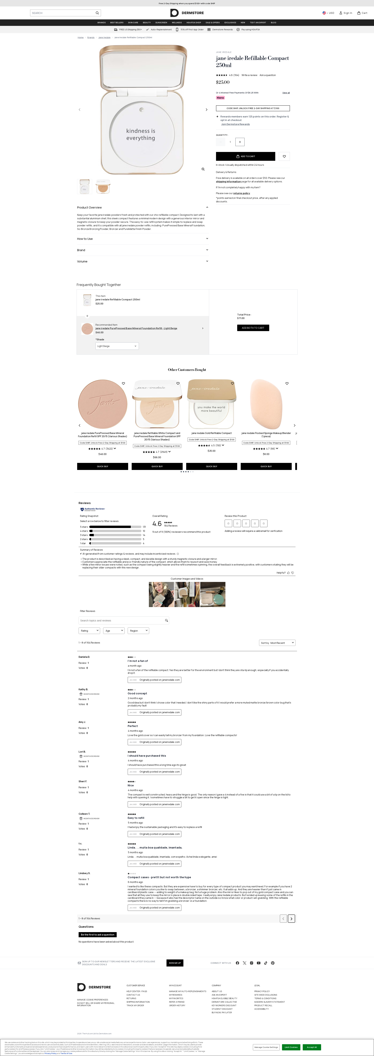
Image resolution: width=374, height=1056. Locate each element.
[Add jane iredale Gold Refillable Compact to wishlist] (232, 383)
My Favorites (176, 998)
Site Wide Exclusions (265, 994)
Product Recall (263, 1005)
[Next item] (294, 425)
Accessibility (261, 1009)
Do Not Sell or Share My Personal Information (95, 1004)
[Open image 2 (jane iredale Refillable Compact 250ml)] (103, 186)
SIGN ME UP (175, 963)
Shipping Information (138, 1001)
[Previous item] (79, 425)
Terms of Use (66, 1053)
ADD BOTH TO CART (253, 327)
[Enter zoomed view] (203, 169)
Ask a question (268, 75)
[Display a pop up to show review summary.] (115, 449)
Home (81, 37)
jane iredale (104, 37)
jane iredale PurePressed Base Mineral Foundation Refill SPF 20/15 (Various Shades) (102, 434)
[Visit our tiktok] (265, 963)
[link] (345, 13)
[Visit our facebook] (237, 963)
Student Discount (222, 1009)
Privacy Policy (262, 991)
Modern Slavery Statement (269, 1001)
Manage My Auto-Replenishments (187, 991)
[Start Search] (97, 13)
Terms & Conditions (265, 998)
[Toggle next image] (206, 109)
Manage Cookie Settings (266, 1047)
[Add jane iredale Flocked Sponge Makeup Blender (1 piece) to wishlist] (287, 383)
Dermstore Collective (224, 1001)
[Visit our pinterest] (272, 963)
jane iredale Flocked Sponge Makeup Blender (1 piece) (266, 434)
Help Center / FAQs (137, 991)
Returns (131, 998)
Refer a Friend (177, 1001)
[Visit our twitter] (244, 963)
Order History (177, 1005)
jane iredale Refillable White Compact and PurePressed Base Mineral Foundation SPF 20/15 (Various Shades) (157, 436)
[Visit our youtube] (258, 963)
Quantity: (222, 135)
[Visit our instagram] (251, 963)
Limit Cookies (291, 1047)
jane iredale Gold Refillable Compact (211, 433)
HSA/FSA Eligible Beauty (224, 998)
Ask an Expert (219, 994)
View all (286, 92)
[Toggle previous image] (79, 109)
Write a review (249, 75)
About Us (217, 991)
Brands (90, 37)
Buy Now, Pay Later (222, 1012)
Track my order (135, 1005)
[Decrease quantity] (220, 142)
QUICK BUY (102, 466)
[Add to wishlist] (284, 156)
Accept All (312, 1047)
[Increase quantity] (240, 142)
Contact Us (133, 994)
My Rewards (175, 994)
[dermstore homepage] (187, 13)
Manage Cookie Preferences (92, 1000)
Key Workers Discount (224, 1005)
